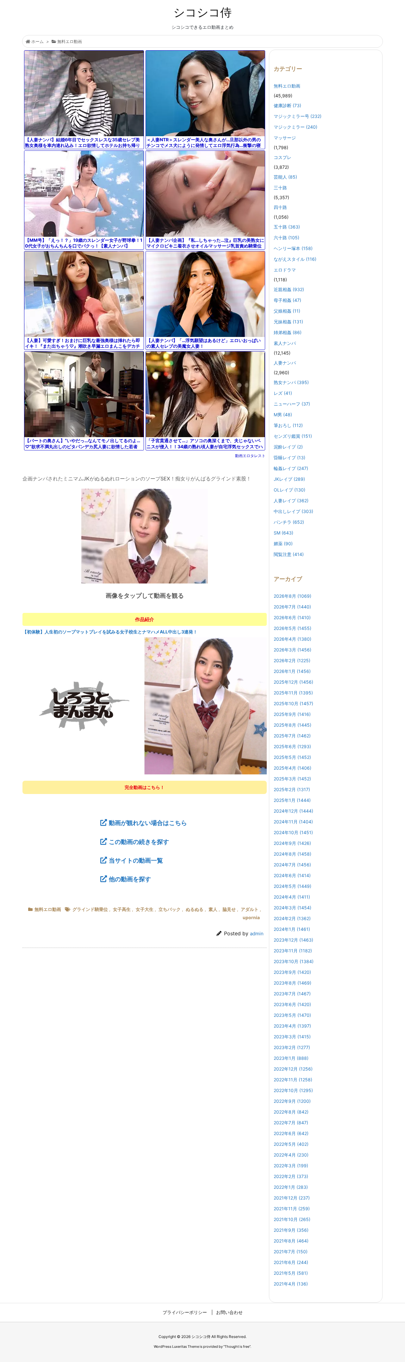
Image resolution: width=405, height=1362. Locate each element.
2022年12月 (293, 1069)
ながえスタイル (295, 259)
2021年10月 (292, 1219)
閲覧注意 (289, 554)
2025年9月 (292, 714)
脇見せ (229, 909)
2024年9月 (292, 843)
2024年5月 (292, 886)
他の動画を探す (130, 879)
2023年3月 (292, 1036)
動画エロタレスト (250, 455)
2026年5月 (292, 628)
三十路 (280, 187)
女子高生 (122, 909)
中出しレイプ (293, 511)
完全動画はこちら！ (145, 787)
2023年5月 (292, 1015)
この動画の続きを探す (139, 842)
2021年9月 (291, 1230)
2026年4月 (292, 639)
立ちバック (170, 909)
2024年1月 (292, 929)
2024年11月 (293, 821)
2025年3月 (292, 778)
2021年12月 (292, 1197)
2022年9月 (292, 1101)
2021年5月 (291, 1273)
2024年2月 (292, 918)
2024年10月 (293, 832)
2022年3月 (291, 1165)
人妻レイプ (291, 500)
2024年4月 (292, 897)
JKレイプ (289, 479)
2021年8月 (291, 1240)
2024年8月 (292, 854)
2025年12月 (293, 682)
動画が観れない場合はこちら (148, 823)
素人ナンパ (285, 343)
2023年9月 (292, 972)
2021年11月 (292, 1208)
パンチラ (289, 522)
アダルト (250, 909)
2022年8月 (291, 1112)
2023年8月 (292, 983)
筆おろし (288, 425)
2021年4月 (291, 1283)
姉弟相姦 (288, 332)
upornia (251, 917)
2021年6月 (291, 1262)
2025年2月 (292, 789)
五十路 (287, 226)
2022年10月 (293, 1090)
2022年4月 (291, 1154)
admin (257, 934)
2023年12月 (293, 940)
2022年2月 (291, 1176)
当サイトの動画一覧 (136, 860)
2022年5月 (291, 1144)
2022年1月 (291, 1187)
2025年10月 (293, 703)
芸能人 (285, 177)
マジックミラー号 (297, 116)
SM (283, 532)
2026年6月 (292, 617)
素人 (213, 909)
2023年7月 (292, 993)
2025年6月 (292, 746)
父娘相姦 (287, 311)
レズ (283, 393)
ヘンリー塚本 (293, 248)
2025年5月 (292, 757)
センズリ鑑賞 (293, 436)
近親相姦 (289, 289)
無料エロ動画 (69, 41)
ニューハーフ (292, 403)
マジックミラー (295, 127)
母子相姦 (287, 300)
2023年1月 (291, 1058)
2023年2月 (292, 1047)
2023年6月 (292, 1004)
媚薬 (283, 543)
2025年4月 (292, 768)
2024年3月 (292, 907)
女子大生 (144, 909)
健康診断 (287, 105)
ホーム (37, 41)
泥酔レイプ (288, 446)
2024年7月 (292, 864)
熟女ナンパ (291, 382)
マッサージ (285, 137)
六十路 (286, 237)
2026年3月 (292, 649)
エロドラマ (285, 269)
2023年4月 (292, 1026)
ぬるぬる (194, 909)
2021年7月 (291, 1251)
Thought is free (237, 1346)
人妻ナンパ (285, 362)
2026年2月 (292, 660)
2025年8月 (292, 725)
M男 (283, 414)
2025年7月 (292, 735)
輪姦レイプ (291, 468)
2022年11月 (293, 1079)
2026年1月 (292, 671)
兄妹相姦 (288, 321)
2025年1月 (292, 800)
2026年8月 (292, 596)
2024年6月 (292, 875)
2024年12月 (293, 811)
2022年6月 (291, 1133)
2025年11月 (293, 692)
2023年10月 (294, 961)
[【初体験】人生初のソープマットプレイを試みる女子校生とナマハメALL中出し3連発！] (144, 705)
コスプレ (282, 157)
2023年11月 (293, 950)
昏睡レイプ (289, 457)
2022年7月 (291, 1122)
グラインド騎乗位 (90, 909)
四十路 (280, 207)
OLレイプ (289, 489)
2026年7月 (292, 606)
